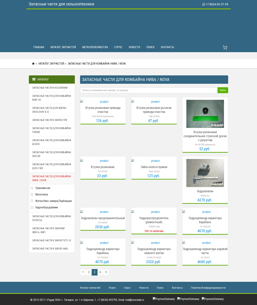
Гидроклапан (205, 191)
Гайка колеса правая (154, 167)
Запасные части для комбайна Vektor (51, 154)
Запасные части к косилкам (49, 87)
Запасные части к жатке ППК (49, 120)
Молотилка (41, 194)
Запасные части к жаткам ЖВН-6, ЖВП (48, 230)
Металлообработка (95, 47)
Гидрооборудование (46, 207)
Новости (134, 47)
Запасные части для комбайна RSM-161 (51, 97)
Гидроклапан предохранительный (103, 218)
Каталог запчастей (63, 47)
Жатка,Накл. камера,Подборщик (53, 201)
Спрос (118, 47)
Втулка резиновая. (103, 167)
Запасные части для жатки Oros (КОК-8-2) (49, 109)
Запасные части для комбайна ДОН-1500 (51, 166)
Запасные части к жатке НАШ (50, 248)
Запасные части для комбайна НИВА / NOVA (97, 63)
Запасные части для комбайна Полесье (51, 218)
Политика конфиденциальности (208, 287)
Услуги (112, 287)
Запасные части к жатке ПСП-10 (51, 240)
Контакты (167, 47)
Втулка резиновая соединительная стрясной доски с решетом (205, 136)
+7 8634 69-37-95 (217, 4)
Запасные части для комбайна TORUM (51, 130)
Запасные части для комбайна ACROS (51, 142)
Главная (38, 47)
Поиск (150, 47)
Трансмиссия (42, 188)
